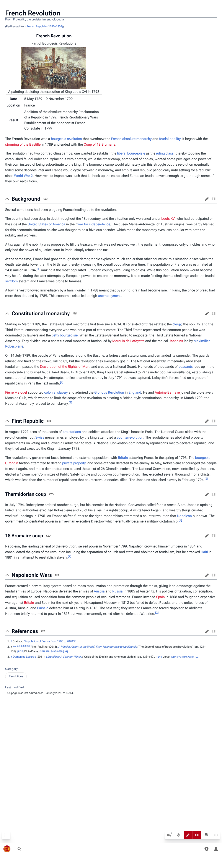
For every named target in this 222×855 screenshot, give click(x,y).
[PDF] (20, 651)
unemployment (109, 296)
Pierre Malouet (16, 392)
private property (73, 463)
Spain (160, 597)
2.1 (18, 645)
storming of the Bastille (23, 144)
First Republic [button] (28, 421)
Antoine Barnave (167, 392)
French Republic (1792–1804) (45, 26)
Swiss (39, 437)
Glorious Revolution (109, 392)
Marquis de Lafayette (128, 341)
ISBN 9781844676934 (182, 656)
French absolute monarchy (131, 139)
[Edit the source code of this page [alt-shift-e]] (197, 835)
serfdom (11, 281)
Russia (117, 591)
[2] (61, 382)
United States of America (46, 224)
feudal (164, 139)
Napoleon (184, 516)
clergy (177, 324)
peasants (186, 366)
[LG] (65, 651)
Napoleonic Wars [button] (32, 575)
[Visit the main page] (7, 849)
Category (11, 668)
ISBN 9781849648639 (50, 651)
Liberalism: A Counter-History (64, 656)
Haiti (204, 552)
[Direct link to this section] (45, 199)
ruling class (165, 153)
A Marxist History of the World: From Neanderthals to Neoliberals (97, 646)
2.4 (30, 645)
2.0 (14, 645)
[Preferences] (206, 849)
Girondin (11, 463)
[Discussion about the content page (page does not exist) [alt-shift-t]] (206, 835)
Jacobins (176, 341)
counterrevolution (130, 437)
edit (207, 199)
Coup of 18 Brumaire (99, 144)
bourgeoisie (136, 153)
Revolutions (16, 676)
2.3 (26, 645)
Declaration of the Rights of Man (64, 366)
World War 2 (23, 176)
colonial (50, 392)
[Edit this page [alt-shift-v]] (188, 835)
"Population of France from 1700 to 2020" (49, 641)
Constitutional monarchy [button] (41, 313)
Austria (99, 591)
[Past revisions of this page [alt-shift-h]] (178, 835)
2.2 (22, 645)
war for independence (93, 224)
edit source (213, 199)
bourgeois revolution (66, 139)
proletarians (72, 432)
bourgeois (202, 458)
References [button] (25, 631)
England (135, 392)
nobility (175, 139)
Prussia (42, 608)
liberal (121, 153)
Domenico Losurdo (24, 656)
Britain (123, 458)
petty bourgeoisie (65, 335)
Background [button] (26, 199)
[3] (70, 402)
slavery (62, 392)
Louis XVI (168, 218)
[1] (38, 269)
